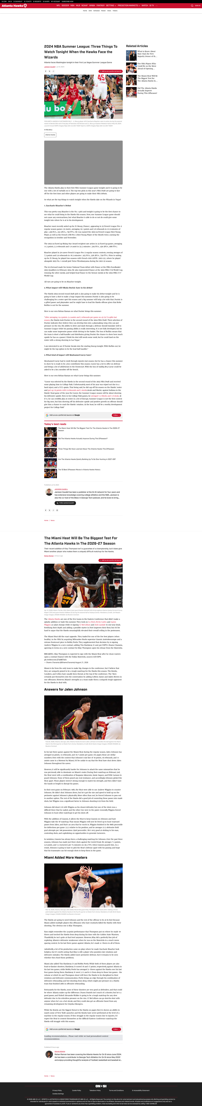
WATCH (145, 6)
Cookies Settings (58, 1094)
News (53, 520)
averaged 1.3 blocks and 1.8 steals (105, 396)
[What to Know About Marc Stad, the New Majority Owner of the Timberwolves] (142, 55)
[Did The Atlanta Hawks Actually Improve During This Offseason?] (142, 92)
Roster (103, 11)
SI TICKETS (27, 1)
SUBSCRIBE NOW (67, 1)
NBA (72, 6)
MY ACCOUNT (55, 1)
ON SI (10, 1)
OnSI (90, 11)
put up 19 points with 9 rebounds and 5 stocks (67, 390)
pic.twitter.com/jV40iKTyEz (55, 660)
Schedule (96, 11)
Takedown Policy (95, 1090)
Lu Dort (91, 622)
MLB (78, 6)
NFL (58, 6)
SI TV (152, 6)
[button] (111, 5)
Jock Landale (100, 625)
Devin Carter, (101, 622)
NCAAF (85, 6)
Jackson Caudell (49, 67)
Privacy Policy (57, 1090)
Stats (109, 11)
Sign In (197, 6)
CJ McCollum (84, 625)
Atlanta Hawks (50, 135)
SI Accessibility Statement (141, 1090)
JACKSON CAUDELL (61, 489)
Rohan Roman (49, 556)
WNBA (92, 6)
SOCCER (65, 6)
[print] (57, 510)
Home (85, 11)
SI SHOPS (46, 1)
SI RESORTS (37, 1)
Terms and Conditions (116, 1090)
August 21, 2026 (81, 662)
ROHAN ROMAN (60, 1052)
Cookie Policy (76, 1090)
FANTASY (101, 6)
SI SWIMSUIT (17, 1)
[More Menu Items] (156, 6)
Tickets (115, 11)
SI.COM (4, 1)
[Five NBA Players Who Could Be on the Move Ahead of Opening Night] (142, 67)
